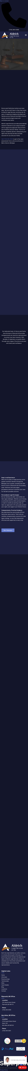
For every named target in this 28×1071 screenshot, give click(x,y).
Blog (2, 987)
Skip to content (4, 1)
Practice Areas (5, 979)
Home (3, 975)
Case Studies (5, 985)
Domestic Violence (14, 174)
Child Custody (14, 199)
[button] (26, 35)
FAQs (2, 983)
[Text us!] (22, 1068)
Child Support (14, 224)
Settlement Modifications (14, 297)
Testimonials (5, 981)
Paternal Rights (14, 249)
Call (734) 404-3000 (7, 139)
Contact (3, 991)
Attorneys (4, 977)
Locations (4, 989)
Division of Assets (14, 274)
